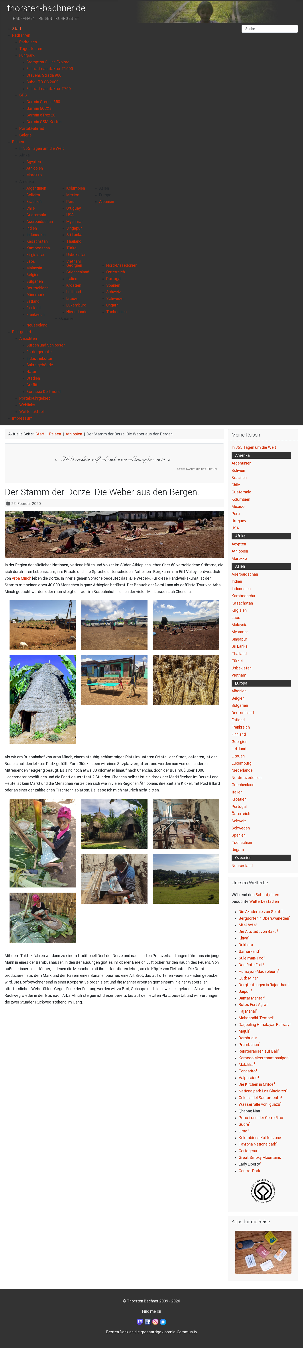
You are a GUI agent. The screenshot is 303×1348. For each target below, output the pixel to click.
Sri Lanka (240, 646)
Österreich (241, 813)
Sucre (244, 1124)
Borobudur (248, 1038)
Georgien (239, 741)
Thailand (239, 653)
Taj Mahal (247, 1011)
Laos (236, 617)
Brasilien (239, 477)
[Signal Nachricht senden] (163, 1321)
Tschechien (242, 842)
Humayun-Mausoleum (258, 971)
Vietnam (239, 675)
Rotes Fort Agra (252, 1004)
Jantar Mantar (251, 998)
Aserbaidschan (245, 574)
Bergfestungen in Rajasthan (263, 985)
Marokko (239, 558)
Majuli (244, 1031)
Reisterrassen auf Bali (258, 1051)
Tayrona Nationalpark (257, 1144)
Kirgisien (239, 610)
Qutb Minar (248, 978)
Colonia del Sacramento (260, 1098)
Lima (243, 1131)
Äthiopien (240, 551)
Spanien (239, 835)
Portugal (239, 806)
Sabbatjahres (267, 895)
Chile (236, 485)
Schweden (241, 828)
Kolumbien (241, 499)
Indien (237, 581)
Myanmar (240, 632)
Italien (237, 792)
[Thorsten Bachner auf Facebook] (147, 1321)
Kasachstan (242, 603)
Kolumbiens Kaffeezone (260, 1138)
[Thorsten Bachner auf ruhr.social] (140, 1321)
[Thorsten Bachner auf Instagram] (155, 1321)
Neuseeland (242, 865)
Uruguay (239, 521)
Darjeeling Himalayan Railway (264, 1024)
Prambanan (249, 1044)
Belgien (238, 698)
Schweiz (239, 821)
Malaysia (239, 625)
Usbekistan (242, 668)
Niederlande (242, 770)
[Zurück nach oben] (294, 1339)
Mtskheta (247, 925)
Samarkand (249, 951)
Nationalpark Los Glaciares (262, 1091)
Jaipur (245, 991)
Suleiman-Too (251, 958)
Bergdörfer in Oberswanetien (264, 918)
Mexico (238, 506)
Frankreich (241, 727)
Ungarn (238, 849)
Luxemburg (242, 763)
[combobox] (270, 29)
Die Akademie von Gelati (260, 911)
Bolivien (238, 470)
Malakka (246, 1064)
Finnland (239, 734)
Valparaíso (248, 1078)
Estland (238, 720)
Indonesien (241, 589)
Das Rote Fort (251, 965)
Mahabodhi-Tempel (256, 1018)
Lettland (239, 749)
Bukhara (246, 945)
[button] (24, 155)
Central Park (249, 1171)
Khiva (243, 938)
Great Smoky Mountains (260, 1157)
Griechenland (243, 785)
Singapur (239, 639)
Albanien (239, 691)
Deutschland (243, 713)
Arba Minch (21, 578)
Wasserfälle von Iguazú (259, 1104)
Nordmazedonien (247, 777)
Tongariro (247, 1071)
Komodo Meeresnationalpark (264, 1058)
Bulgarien (240, 705)
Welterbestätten (264, 901)
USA (235, 528)
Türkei (237, 661)
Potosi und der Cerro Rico (261, 1118)
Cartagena (248, 1151)
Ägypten (239, 544)
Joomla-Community (179, 1332)
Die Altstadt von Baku (258, 931)
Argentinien (241, 463)
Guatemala (241, 492)
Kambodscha (243, 596)
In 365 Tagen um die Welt (254, 447)
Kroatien (239, 799)
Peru (236, 513)
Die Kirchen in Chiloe (256, 1084)
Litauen (238, 756)
